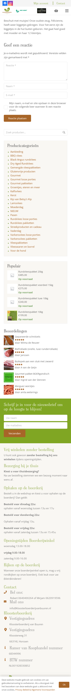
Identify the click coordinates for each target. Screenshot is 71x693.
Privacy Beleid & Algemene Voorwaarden (35, 689)
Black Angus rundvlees (23, 159)
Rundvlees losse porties (23, 219)
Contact (60, 3)
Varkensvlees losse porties (25, 234)
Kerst (13, 195)
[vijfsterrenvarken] (41, 10)
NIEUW (14, 211)
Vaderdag (15, 230)
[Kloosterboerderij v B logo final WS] (7, 10)
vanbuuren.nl (43, 608)
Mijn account (41, 3)
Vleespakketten (19, 242)
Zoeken (64, 133)
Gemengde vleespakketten (25, 167)
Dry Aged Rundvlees (21, 163)
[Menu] (67, 11)
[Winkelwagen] (56, 11)
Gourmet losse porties (23, 179)
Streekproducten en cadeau (25, 226)
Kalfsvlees (16, 191)
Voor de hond (18, 250)
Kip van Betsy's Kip (21, 199)
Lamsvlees (16, 203)
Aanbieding (16, 151)
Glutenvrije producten (22, 171)
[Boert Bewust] (21, 10)
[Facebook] (4, 3)
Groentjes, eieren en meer (25, 187)
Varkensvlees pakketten (23, 238)
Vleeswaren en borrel (22, 246)
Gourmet (15, 175)
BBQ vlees (16, 155)
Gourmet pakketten (21, 183)
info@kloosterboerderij (23, 608)
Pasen (13, 215)
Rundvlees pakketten (22, 223)
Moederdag (16, 207)
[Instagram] (10, 3)
